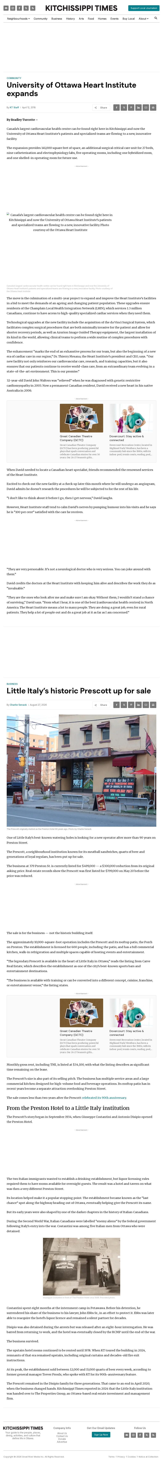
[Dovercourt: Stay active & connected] (131, 418)
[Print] (153, 107)
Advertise (62, 1441)
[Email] (146, 107)
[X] (124, 107)
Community (14, 78)
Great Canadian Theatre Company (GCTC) (76, 438)
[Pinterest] (131, 107)
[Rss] (32, 8)
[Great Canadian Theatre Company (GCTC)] (81, 418)
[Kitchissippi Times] (81, 8)
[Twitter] (26, 8)
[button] (155, 18)
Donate (62, 1439)
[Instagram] (12, 8)
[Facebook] (19, 8)
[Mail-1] (6, 8)
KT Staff (14, 107)
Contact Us (62, 1436)
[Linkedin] (138, 107)
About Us (62, 1433)
